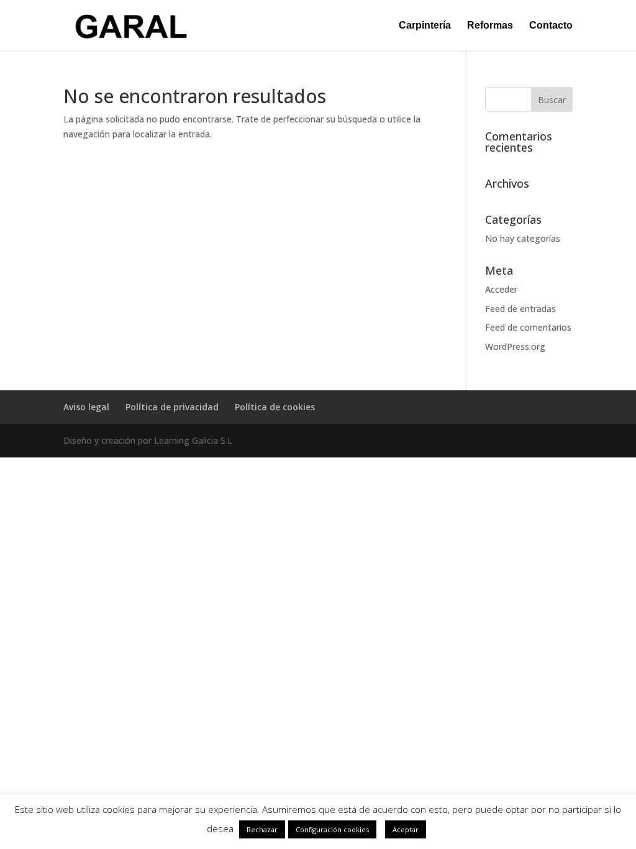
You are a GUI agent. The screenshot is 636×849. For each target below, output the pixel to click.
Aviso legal (86, 407)
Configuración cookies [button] (332, 829)
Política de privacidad (172, 407)
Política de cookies (275, 407)
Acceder (501, 289)
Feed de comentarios (528, 327)
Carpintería (425, 25)
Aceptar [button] (406, 829)
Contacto (551, 25)
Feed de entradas (520, 308)
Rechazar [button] (262, 829)
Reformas (490, 25)
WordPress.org (515, 346)
